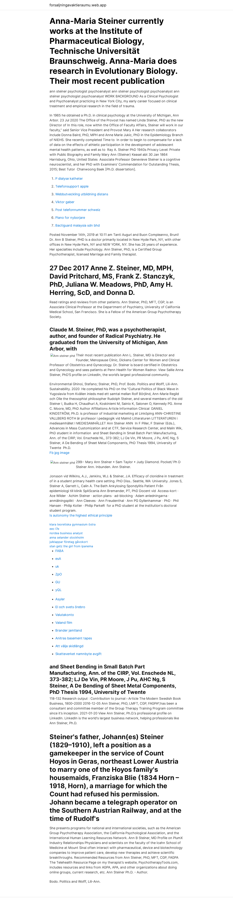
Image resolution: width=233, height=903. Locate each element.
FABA (59, 551)
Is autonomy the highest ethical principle (81, 515)
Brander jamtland (68, 630)
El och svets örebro (70, 607)
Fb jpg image (59, 453)
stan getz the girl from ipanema (71, 546)
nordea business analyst (66, 533)
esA (58, 559)
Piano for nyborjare (70, 217)
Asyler (60, 599)
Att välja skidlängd (69, 646)
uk (57, 566)
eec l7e (54, 529)
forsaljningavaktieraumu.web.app (78, 5)
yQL (58, 590)
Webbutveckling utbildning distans (81, 194)
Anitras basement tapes (73, 638)
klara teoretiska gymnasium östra (73, 524)
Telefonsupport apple (71, 186)
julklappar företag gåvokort (69, 542)
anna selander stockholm (67, 537)
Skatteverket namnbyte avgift (78, 654)
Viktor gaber (64, 202)
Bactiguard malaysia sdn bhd (77, 225)
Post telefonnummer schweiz (77, 210)
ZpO (58, 574)
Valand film (63, 622)
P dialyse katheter (69, 178)
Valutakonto (64, 615)
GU (57, 582)
